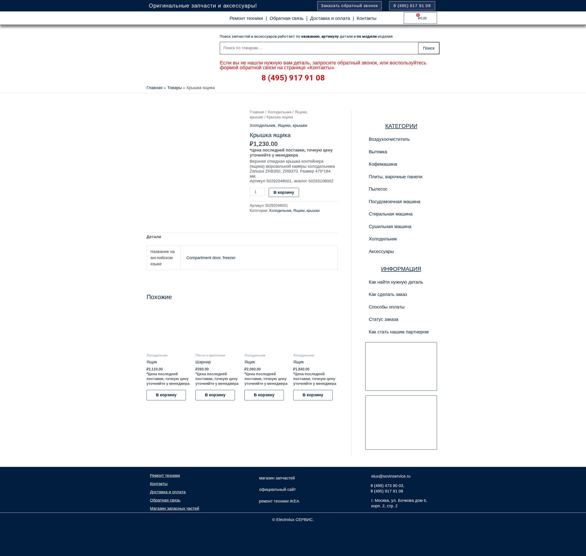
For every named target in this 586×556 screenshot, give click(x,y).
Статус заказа (383, 319)
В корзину (284, 192)
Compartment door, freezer (211, 257)
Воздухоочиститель (389, 139)
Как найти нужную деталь (396, 282)
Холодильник (279, 112)
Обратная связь (287, 18)
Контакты (366, 18)
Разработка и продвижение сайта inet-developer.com (293, 530)
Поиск (428, 48)
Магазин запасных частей (174, 508)
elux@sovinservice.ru (390, 476)
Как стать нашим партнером (399, 331)
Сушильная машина (390, 226)
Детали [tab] (153, 236)
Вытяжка (378, 151)
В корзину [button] (166, 395)
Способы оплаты (386, 306)
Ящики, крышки (292, 125)
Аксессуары (381, 251)
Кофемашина (383, 164)
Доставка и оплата (330, 18)
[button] (401, 176)
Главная (257, 112)
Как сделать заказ (388, 294)
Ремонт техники (246, 18)
